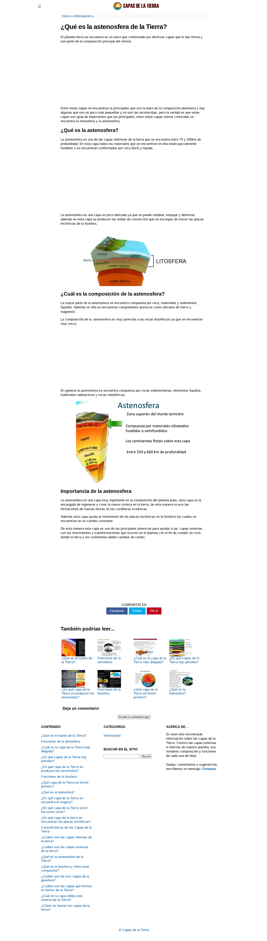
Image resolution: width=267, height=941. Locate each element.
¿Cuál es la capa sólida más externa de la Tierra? (61, 898)
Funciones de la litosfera (109, 691)
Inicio (66, 16)
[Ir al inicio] (136, 9)
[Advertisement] (134, 75)
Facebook (117, 611)
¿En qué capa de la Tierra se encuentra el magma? (62, 800)
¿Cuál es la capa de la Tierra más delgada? (150, 660)
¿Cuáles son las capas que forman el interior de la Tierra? (66, 888)
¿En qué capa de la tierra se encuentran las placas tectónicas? (66, 819)
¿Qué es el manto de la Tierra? (77, 660)
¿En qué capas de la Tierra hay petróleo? (184, 660)
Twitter (137, 611)
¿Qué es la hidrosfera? (177, 691)
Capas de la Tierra (135, 930)
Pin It (154, 611)
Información (82, 16)
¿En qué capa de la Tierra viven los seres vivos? (64, 810)
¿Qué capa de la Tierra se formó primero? (146, 693)
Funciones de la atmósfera (109, 660)
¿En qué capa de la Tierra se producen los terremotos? (78, 693)
